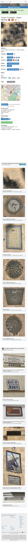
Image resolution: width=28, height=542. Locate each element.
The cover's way (4, 525)
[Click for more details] (14, 178)
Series (21, 524)
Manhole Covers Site (14, 7)
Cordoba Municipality (13, 69)
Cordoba (11, 57)
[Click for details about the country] (16, 60)
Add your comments (7, 122)
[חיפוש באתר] (6, 1)
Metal (10, 66)
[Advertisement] (14, 145)
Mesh (21, 518)
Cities (21, 522)
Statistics (20, 525)
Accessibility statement (12, 529)
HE (10, 1)
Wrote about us (13, 517)
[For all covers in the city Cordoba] (9, 19)
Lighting (11, 54)
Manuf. (21, 520)
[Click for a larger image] (14, 34)
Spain (10, 60)
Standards (3, 528)
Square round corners (13, 63)
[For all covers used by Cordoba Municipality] (21, 69)
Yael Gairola (5, 119)
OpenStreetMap (13, 99)
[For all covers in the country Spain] (12, 19)
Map (11, 525)
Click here (5, 104)
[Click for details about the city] (17, 57)
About (12, 516)
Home (2, 1)
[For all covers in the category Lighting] (16, 19)
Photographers (22, 523)
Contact (20, 527)
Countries (21, 521)
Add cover (12, 527)
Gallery (3, 527)
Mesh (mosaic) (23, 164)
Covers (20, 516)
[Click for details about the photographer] (10, 119)
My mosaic (21, 519)
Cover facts (22, 517)
